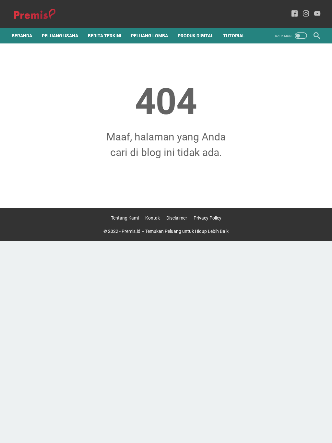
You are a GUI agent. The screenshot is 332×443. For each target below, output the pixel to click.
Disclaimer (176, 218)
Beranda (22, 35)
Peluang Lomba (149, 35)
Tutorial (234, 35)
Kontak (152, 218)
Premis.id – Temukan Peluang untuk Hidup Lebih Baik (175, 231)
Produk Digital (195, 35)
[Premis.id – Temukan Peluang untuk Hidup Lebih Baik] (39, 14)
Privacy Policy (207, 218)
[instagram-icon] (306, 14)
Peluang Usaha (60, 35)
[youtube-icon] (317, 14)
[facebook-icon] (294, 14)
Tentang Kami (125, 218)
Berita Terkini (104, 35)
